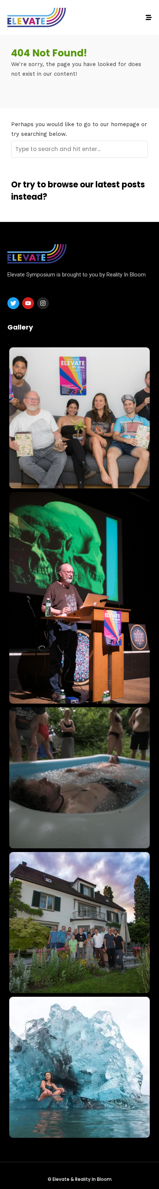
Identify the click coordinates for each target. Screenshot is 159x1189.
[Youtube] (28, 303)
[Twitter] (13, 303)
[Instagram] (43, 303)
